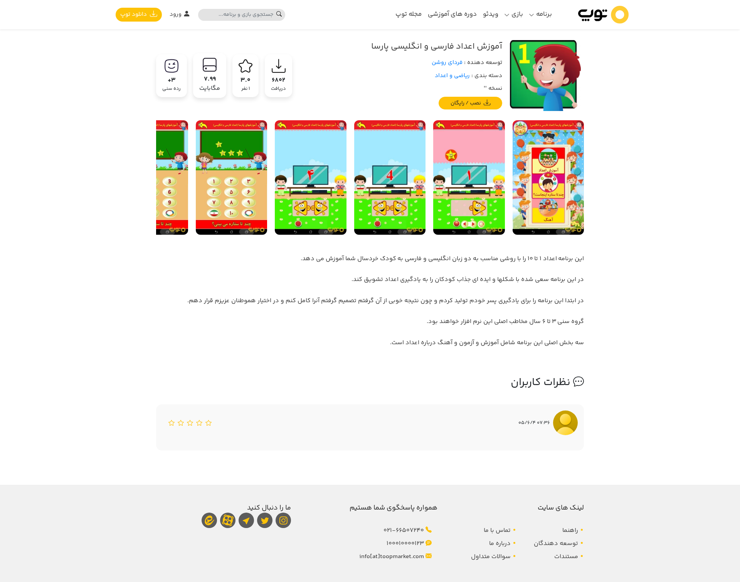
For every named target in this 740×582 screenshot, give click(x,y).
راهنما (570, 530)
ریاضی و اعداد (452, 75)
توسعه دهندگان (556, 543)
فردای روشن (447, 62)
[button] (540, 15)
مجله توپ (408, 14)
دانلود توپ (134, 14)
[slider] (190, 422)
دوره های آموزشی (452, 14)
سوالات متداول (491, 557)
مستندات (566, 557)
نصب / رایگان (466, 103)
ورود (176, 14)
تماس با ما (497, 530)
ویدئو (490, 14)
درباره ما (500, 543)
